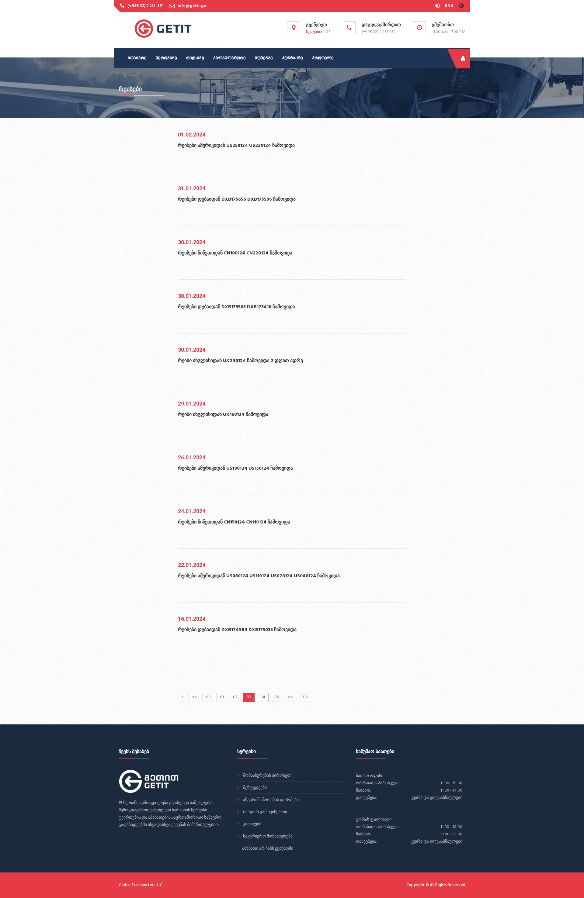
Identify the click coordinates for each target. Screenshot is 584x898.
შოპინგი (264, 58)
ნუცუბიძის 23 (318, 32)
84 (262, 697)
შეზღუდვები (254, 787)
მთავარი (137, 58)
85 (276, 697)
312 (305, 697)
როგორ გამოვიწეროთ (265, 812)
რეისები (195, 58)
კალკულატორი (229, 58)
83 (249, 697)
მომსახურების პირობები (266, 775)
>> (290, 697)
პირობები (166, 58)
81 (222, 697)
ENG (449, 5)
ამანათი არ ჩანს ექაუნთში (267, 848)
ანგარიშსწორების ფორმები (270, 799)
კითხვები (251, 824)
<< (194, 697)
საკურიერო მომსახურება (267, 836)
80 (208, 697)
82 (235, 697)
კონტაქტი (292, 58)
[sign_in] (437, 5)
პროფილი (323, 58)
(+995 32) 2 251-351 (145, 5)
